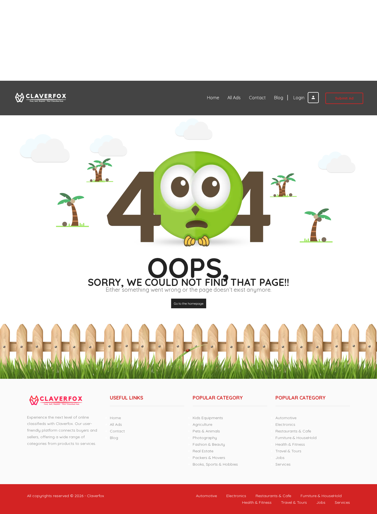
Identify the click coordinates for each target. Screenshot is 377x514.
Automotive (285, 417)
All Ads (234, 97)
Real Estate (203, 450)
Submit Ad (344, 98)
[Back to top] (359, 479)
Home (213, 97)
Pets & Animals (206, 431)
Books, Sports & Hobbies (215, 464)
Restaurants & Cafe (293, 431)
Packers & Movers (209, 457)
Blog (278, 97)
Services (283, 464)
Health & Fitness (290, 444)
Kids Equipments (208, 417)
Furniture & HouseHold (296, 437)
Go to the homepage (188, 303)
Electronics (285, 424)
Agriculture (202, 424)
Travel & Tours (288, 450)
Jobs (280, 457)
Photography (205, 437)
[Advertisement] (165, 40)
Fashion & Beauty (209, 444)
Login (299, 97)
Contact (257, 97)
